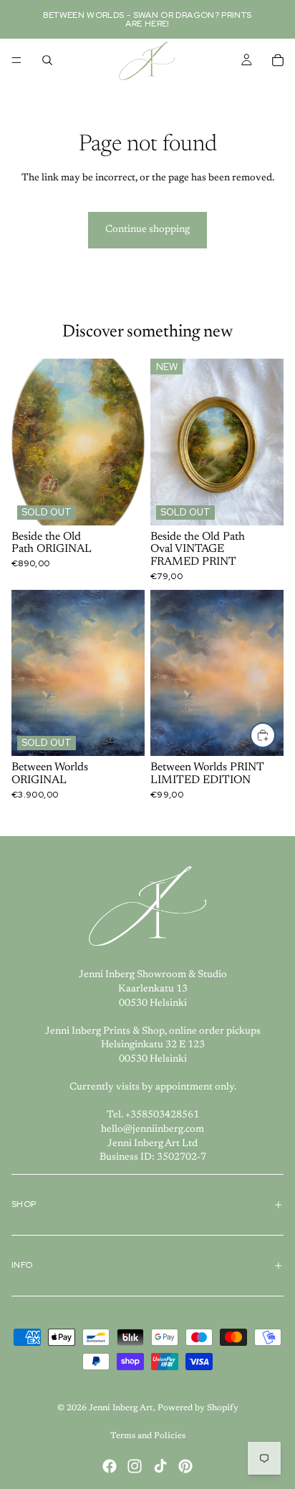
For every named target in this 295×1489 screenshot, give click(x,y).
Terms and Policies (147, 1436)
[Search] (47, 60)
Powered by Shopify (198, 1408)
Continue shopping (147, 230)
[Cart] (278, 60)
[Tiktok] (160, 1466)
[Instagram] (134, 1466)
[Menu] (16, 60)
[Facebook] (109, 1466)
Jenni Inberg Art (121, 1408)
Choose (275, 734)
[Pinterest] (185, 1466)
